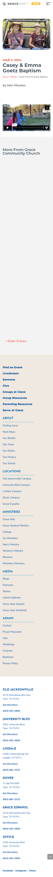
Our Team (8, 444)
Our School (9, 463)
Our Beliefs (9, 438)
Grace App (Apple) (13, 604)
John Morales (17, 320)
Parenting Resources (17, 404)
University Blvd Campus (16, 485)
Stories (13, 76)
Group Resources (15, 398)
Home (5, 76)
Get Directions (10, 704)
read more (14, 210)
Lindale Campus (12, 491)
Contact (7, 625)
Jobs (5, 638)
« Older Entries (15, 341)
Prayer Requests (12, 631)
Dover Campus (11, 497)
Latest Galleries (12, 597)
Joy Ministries (10, 538)
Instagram (20, 870)
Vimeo (32, 870)
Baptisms (19, 264)
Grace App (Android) (15, 610)
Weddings (9, 644)
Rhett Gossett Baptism (20, 314)
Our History (9, 457)
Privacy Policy (10, 663)
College (7, 532)
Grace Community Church (23, 201)
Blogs (6, 578)
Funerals (8, 650)
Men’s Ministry (11, 544)
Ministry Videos (26, 204)
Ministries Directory (14, 563)
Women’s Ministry (13, 550)
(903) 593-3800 (11, 710)
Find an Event (12, 367)
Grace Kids (9, 519)
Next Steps (9, 431)
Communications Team (22, 260)
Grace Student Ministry (16, 525)
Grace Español (11, 503)
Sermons (9, 379)
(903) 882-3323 (11, 769)
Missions (8, 557)
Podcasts (8, 585)
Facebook (8, 870)
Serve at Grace (13, 410)
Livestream (11, 373)
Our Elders (9, 450)
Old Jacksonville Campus (17, 478)
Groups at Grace (14, 392)
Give (36, 4)
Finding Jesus (10, 425)
